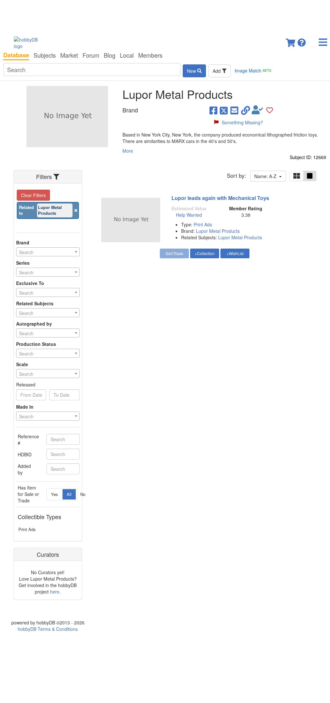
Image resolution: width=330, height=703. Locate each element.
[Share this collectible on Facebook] (213, 110)
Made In (25, 407)
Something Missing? (242, 122)
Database (16, 55)
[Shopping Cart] (291, 41)
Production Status (36, 344)
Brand (22, 242)
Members (150, 55)
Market (69, 55)
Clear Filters (33, 195)
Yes (54, 494)
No (82, 494)
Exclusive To (30, 283)
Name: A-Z (266, 176)
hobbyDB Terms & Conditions (48, 629)
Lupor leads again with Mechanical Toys (220, 198)
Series (23, 263)
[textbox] (47, 252)
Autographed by (34, 323)
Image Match (253, 70)
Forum (90, 55)
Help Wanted (189, 215)
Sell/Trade (174, 253)
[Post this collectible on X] (224, 110)
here (54, 591)
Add (217, 71)
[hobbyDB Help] (301, 41)
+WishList (235, 253)
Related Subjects (34, 303)
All (69, 494)
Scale (22, 364)
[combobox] (48, 251)
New (192, 71)
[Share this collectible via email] (234, 110)
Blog (109, 55)
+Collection (205, 253)
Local (127, 55)
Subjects (45, 55)
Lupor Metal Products (218, 231)
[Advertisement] (165, 16)
